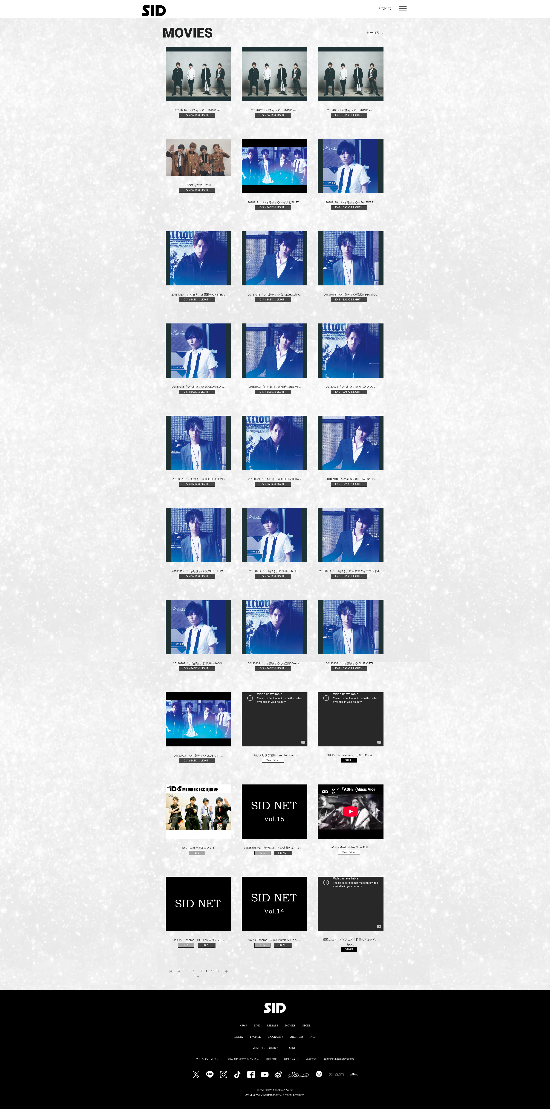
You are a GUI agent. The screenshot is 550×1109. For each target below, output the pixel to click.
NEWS (243, 1025)
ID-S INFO (292, 1048)
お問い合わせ (291, 1059)
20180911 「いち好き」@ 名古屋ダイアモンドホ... (350, 571)
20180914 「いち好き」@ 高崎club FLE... (274, 571)
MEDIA (238, 1036)
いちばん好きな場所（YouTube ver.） (274, 755)
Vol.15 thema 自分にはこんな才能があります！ (274, 848)
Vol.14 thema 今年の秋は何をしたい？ (274, 940)
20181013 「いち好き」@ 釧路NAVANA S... (198, 387)
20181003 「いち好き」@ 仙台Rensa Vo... (275, 387)
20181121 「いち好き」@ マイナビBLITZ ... (274, 202)
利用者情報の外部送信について (275, 1090)
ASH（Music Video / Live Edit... (350, 847)
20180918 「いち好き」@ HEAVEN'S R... (351, 479)
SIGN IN (385, 9)
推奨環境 (271, 1059)
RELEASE (272, 1025)
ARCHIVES (296, 1036)
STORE (306, 1025)
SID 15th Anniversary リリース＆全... (351, 755)
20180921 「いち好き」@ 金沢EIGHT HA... (274, 479)
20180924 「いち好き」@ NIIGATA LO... (350, 387)
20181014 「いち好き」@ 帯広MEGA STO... (350, 294)
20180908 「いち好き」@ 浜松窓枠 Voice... (274, 663)
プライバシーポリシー (208, 1059)
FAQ (313, 1036)
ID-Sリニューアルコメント (198, 848)
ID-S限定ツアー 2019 (198, 185)
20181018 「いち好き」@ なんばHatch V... (274, 294)
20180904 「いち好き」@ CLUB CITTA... (350, 663)
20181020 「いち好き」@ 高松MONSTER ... (198, 294)
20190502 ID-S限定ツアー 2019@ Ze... (198, 110)
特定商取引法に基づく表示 (243, 1059)
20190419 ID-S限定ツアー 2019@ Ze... (350, 110)
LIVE (257, 1025)
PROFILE (255, 1036)
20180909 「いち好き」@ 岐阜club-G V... (198, 663)
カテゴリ (373, 33)
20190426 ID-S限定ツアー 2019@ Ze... (274, 110)
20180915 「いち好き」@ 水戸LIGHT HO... (198, 571)
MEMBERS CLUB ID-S (265, 1048)
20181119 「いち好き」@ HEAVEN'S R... (351, 202)
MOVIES (290, 1025)
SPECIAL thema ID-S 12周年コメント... (199, 940)
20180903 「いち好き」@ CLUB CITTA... (198, 755)
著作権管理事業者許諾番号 (339, 1059)
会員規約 (311, 1059)
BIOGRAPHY (275, 1036)
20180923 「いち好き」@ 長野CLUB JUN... (198, 479)
